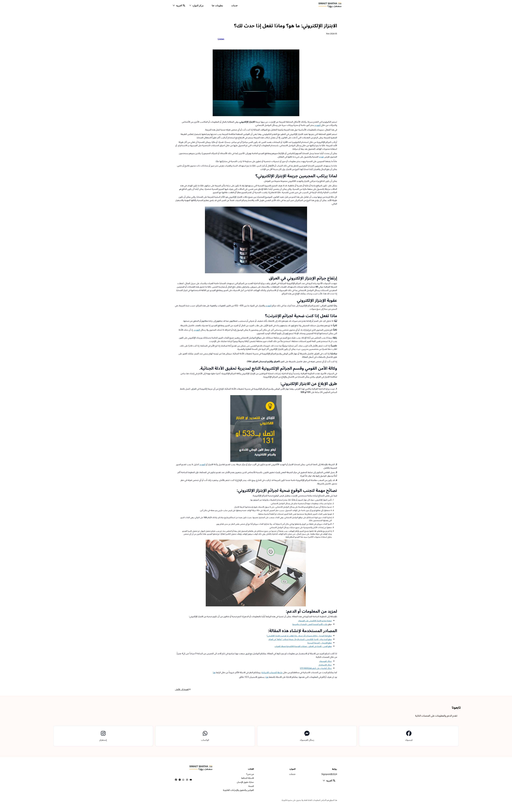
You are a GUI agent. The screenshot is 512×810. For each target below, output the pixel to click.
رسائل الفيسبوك (325, 661)
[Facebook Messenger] (180, 780)
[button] (179, 5)
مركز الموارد (198, 5)
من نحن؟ (250, 774)
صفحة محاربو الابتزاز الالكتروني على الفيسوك (315, 621)
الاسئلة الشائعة (247, 778)
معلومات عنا (217, 5)
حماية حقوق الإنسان (245, 782)
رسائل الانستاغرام (325, 665)
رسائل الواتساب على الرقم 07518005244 (316, 668)
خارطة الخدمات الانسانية (272, 672)
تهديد (321, 157)
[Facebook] (176, 780)
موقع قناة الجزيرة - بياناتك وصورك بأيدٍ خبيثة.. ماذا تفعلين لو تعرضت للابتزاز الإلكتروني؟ (299, 636)
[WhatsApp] (183, 780)
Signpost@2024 (329, 774)
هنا (214, 672)
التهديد (318, 125)
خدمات (234, 5)
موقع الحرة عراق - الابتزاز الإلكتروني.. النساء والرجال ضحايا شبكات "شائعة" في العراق (300, 639)
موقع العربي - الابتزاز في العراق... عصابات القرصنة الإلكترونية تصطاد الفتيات (303, 646)
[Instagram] (187, 780)
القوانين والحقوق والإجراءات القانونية (238, 790)
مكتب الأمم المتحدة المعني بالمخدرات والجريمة (310, 624)
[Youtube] (191, 780)
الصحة (251, 786)
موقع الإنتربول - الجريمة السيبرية (319, 643)
